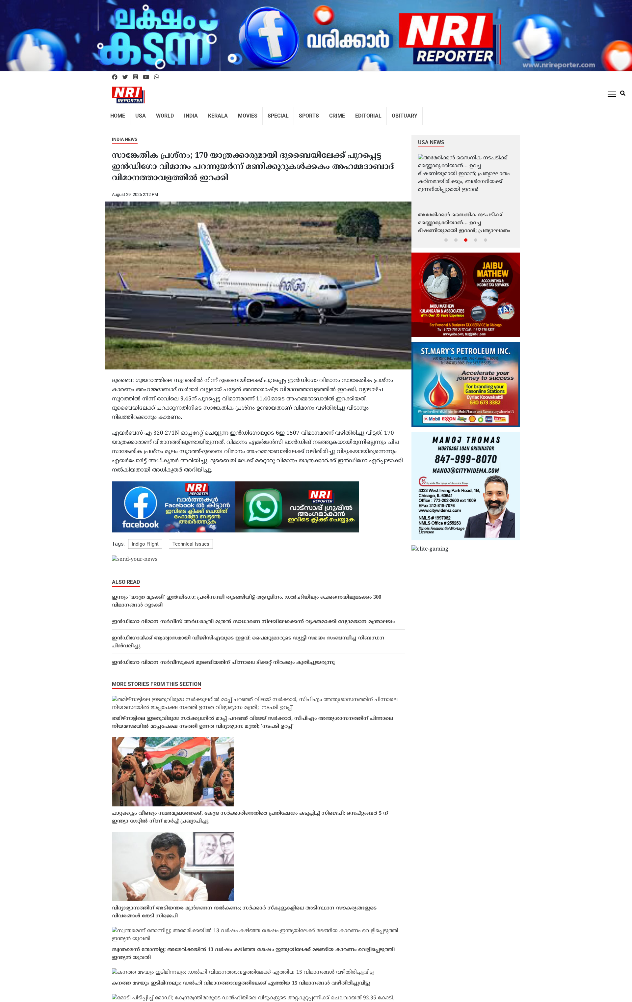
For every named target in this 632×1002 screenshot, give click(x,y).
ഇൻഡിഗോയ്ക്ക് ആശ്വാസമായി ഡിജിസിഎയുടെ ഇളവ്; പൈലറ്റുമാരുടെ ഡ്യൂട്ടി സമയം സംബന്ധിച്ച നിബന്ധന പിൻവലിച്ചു (248, 638)
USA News (431, 138)
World (161, 113)
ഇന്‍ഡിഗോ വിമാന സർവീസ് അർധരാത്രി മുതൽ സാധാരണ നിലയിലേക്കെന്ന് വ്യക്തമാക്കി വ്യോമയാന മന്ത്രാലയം (253, 617)
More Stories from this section (156, 680)
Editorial (347, 113)
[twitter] (125, 77)
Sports (293, 113)
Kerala (209, 113)
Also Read (126, 578)
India (185, 113)
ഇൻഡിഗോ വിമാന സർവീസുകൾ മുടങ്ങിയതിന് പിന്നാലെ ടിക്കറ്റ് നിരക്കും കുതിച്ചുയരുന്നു (223, 658)
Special (264, 113)
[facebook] (115, 77)
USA (138, 113)
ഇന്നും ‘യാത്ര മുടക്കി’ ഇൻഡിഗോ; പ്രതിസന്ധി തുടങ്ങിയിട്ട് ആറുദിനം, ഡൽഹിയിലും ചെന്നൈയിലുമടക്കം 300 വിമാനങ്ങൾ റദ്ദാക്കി (246, 597)
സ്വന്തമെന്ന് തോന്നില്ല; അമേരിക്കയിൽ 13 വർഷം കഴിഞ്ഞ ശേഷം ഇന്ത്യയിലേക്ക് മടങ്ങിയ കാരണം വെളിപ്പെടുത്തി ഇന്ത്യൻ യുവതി (253, 949)
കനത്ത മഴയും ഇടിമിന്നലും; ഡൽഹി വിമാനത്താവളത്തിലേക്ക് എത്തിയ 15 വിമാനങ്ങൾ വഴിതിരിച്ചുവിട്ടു (241, 979)
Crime (319, 113)
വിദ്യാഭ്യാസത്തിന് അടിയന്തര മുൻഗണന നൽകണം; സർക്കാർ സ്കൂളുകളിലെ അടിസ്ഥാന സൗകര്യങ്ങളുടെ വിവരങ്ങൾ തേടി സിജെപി (244, 908)
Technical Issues (190, 540)
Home (116, 113)
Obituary (381, 113)
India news (125, 135)
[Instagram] (135, 77)
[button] (446, 235)
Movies (236, 113)
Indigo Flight (145, 540)
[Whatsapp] (156, 77)
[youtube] (146, 77)
